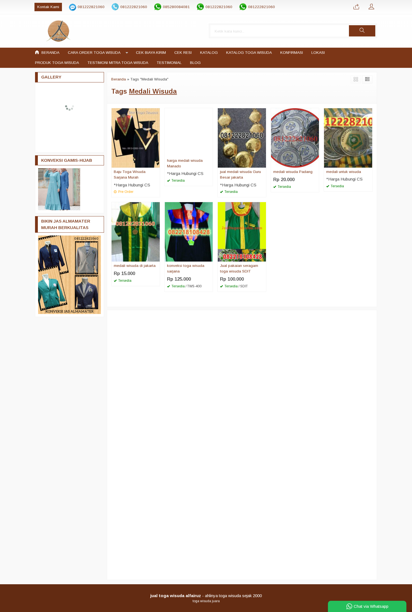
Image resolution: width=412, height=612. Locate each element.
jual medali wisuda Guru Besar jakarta (240, 174)
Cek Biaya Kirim (151, 52)
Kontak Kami (48, 7)
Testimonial (169, 63)
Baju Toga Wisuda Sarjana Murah (129, 174)
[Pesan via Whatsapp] (356, 7)
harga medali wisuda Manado (185, 163)
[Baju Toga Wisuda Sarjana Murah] (136, 137)
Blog (195, 63)
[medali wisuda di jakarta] (136, 231)
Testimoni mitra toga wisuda (117, 63)
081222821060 (91, 7)
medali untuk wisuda (343, 172)
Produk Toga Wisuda (57, 63)
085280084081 (176, 7)
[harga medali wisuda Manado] (189, 132)
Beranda (49, 52)
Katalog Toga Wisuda (249, 52)
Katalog (209, 52)
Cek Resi (183, 52)
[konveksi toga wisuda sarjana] (189, 231)
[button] (362, 30)
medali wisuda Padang (293, 172)
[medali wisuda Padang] (295, 137)
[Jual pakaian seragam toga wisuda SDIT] (242, 231)
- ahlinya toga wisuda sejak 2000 (206, 595)
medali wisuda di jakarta (135, 266)
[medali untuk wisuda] (348, 137)
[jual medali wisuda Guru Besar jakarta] (242, 137)
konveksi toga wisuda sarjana (185, 268)
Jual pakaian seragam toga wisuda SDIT (239, 268)
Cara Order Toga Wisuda (94, 52)
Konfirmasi (291, 52)
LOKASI (318, 52)
